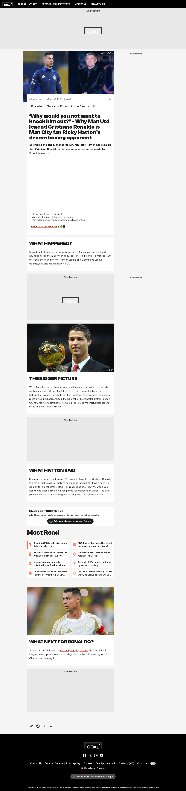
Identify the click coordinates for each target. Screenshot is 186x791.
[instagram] (96, 756)
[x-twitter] (90, 756)
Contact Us (36, 763)
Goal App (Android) (105, 763)
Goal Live (142, 763)
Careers (88, 763)
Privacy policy (73, 763)
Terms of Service (54, 763)
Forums (46, 4)
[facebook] (84, 756)
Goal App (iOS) (126, 763)
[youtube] (101, 756)
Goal (43, 788)
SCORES (21, 4)
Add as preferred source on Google (72, 521)
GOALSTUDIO (98, 4)
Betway (46, 478)
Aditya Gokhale (36, 99)
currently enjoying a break (74, 650)
